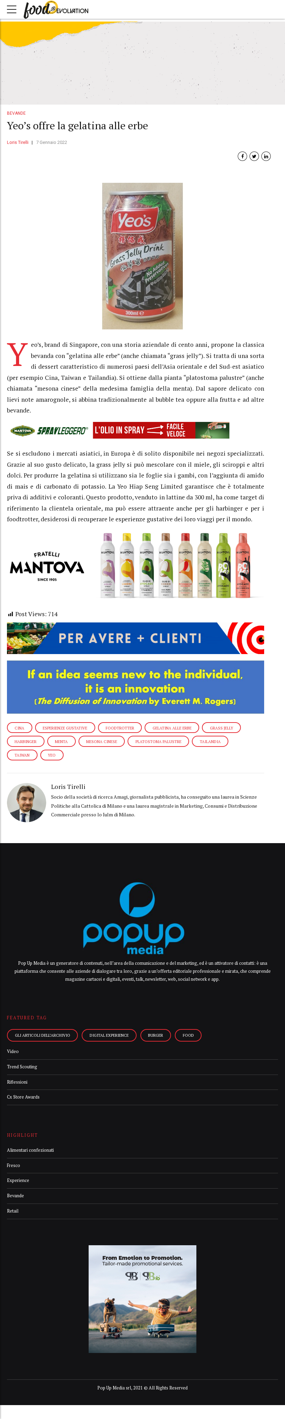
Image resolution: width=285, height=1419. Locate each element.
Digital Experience (109, 1035)
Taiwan (22, 755)
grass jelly (221, 728)
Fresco (13, 1165)
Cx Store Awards (23, 1097)
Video (13, 1051)
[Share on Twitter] (254, 156)
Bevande (16, 113)
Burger (155, 1035)
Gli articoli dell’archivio (42, 1035)
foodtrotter (120, 728)
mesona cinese (101, 741)
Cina (19, 728)
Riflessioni (17, 1082)
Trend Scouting (22, 1067)
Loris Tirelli (17, 142)
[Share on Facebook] (242, 156)
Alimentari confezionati (30, 1150)
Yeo (52, 755)
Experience (18, 1180)
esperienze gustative (65, 728)
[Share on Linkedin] (266, 156)
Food (188, 1035)
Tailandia (210, 741)
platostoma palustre (158, 741)
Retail (12, 1211)
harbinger (25, 741)
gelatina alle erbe (172, 728)
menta (61, 741)
